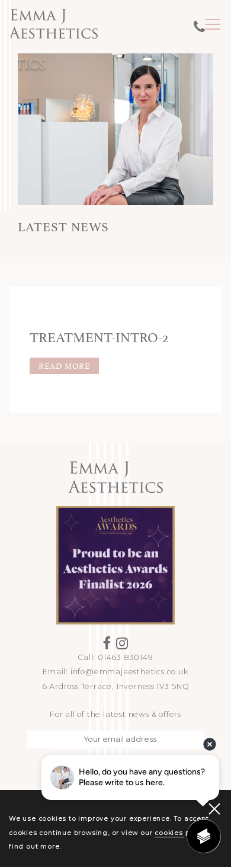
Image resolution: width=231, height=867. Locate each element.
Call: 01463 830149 (115, 657)
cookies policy (181, 833)
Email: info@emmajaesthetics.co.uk (115, 671)
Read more (64, 365)
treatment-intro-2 (99, 336)
